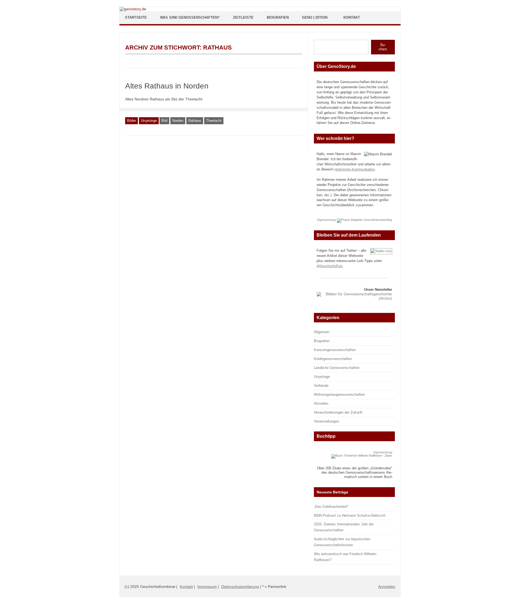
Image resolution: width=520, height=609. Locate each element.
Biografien (278, 17)
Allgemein (321, 332)
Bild (164, 121)
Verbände (321, 386)
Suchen (383, 46)
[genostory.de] (133, 9)
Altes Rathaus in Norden (167, 86)
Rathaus (194, 121)
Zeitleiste (243, 17)
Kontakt (351, 17)
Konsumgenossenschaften (335, 350)
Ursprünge (149, 121)
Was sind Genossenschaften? (190, 17)
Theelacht (214, 121)
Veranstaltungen (326, 421)
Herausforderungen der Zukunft (338, 412)
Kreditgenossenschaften (333, 359)
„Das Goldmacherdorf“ (331, 507)
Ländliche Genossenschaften (336, 368)
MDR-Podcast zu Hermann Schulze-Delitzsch (349, 515)
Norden (177, 121)
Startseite (136, 17)
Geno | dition (314, 17)
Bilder (131, 121)
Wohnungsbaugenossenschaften (339, 394)
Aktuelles (321, 403)
